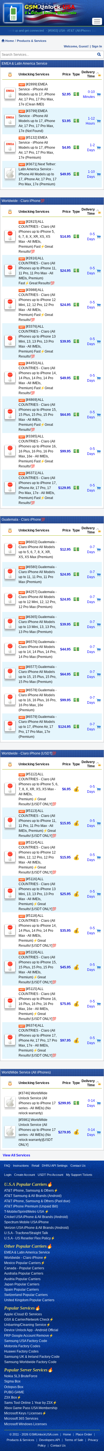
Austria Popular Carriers (22, 1279)
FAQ (7, 1165)
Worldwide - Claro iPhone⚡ (25, 1258)
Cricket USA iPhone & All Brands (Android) (36, 1217)
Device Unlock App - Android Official (31, 1330)
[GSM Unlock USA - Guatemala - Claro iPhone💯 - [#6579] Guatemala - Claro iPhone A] (10, 731)
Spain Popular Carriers (21, 1290)
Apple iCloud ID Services (23, 1314)
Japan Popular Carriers (21, 1284)
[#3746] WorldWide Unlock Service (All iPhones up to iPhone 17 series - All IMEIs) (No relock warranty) (37, 1103)
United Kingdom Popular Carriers (29, 1300)
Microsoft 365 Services (21, 1418)
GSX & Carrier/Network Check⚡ (29, 1319)
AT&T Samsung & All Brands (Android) (33, 1196)
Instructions (21, 1165)
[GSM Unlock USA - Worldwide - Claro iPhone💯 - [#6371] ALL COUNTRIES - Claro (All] (10, 493)
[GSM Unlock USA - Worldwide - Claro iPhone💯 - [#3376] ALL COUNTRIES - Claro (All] (10, 346)
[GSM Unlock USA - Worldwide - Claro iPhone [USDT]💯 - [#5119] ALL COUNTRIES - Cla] (10, 972)
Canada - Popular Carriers (24, 1268)
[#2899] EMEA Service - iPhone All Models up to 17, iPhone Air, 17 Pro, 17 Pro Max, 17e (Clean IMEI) (37, 94)
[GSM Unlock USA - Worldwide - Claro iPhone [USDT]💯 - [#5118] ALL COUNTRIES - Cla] (10, 936)
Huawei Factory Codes (21, 1351)
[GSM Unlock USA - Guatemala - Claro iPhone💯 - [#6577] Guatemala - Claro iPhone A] (10, 679)
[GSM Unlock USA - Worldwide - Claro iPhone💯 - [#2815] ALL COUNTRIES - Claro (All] (10, 241)
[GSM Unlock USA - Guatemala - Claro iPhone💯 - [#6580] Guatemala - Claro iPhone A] (10, 579)
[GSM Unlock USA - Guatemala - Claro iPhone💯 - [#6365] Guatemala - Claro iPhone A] (10, 629)
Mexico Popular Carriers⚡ (24, 1263)
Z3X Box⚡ (12, 1397)
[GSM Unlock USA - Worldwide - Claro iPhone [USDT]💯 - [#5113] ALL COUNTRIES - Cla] (10, 828)
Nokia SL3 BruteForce (20, 1376)
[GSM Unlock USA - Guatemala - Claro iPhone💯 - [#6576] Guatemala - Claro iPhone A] (10, 654)
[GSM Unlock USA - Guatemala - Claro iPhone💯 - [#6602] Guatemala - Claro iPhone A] (10, 554)
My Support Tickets (79, 1174)
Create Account (24, 1174)
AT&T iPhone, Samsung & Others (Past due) (37, 1201)
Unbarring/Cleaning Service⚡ (27, 1325)
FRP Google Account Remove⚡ (28, 1336)
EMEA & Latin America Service (27, 1252)
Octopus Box (13, 1387)
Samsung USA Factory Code (25, 1341)
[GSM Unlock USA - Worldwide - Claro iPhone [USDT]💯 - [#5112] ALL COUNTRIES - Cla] (10, 794)
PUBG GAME (14, 1392)
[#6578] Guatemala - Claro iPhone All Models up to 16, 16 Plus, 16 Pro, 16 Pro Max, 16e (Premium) (38, 700)
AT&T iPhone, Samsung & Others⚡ (31, 1190)
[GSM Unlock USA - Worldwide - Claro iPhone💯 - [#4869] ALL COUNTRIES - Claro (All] (10, 419)
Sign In (97, 46)
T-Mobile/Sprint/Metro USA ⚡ (26, 1212)
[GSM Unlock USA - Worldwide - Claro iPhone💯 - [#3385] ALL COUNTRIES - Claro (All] (10, 456)
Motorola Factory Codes (22, 1346)
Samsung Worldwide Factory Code (30, 1362)
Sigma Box (12, 1381)
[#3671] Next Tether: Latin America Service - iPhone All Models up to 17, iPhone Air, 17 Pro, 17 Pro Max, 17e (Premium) (38, 174)
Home (9, 40)
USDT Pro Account (50, 1174)
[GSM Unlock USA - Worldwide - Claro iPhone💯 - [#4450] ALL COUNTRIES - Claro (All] (10, 383)
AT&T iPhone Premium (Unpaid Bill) (31, 1206)
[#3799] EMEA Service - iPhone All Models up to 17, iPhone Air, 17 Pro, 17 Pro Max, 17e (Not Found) (37, 121)
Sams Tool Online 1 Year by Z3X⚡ (30, 1403)
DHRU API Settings (55, 1165)
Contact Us (78, 1165)
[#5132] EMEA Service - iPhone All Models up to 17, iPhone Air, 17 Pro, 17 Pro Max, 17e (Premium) (37, 147)
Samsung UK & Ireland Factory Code (32, 1357)
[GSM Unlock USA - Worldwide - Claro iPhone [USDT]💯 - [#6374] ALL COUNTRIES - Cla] (10, 1045)
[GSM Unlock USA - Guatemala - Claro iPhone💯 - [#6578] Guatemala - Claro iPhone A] (10, 705)
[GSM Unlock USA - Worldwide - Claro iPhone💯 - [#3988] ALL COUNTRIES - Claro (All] (10, 310)
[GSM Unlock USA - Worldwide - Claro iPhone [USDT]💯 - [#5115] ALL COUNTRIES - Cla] (10, 1009)
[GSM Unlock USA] (46, 13)
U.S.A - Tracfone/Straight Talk (26, 1233)
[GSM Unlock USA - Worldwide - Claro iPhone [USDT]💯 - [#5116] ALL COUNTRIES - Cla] (10, 899)
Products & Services (31, 40)
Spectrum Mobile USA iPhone (26, 1222)
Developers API (49, 1440)
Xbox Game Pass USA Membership (30, 1408)
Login (7, 1174)
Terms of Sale (74, 1440)
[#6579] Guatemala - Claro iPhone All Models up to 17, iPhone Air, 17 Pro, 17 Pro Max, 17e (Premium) (38, 727)
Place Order (84, 1434)
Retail (35, 1165)
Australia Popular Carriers (23, 1273)
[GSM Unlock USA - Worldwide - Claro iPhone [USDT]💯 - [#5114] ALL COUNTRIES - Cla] (10, 862)
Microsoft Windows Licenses (25, 1424)
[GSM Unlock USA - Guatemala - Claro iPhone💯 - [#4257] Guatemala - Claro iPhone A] (10, 604)
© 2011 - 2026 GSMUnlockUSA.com (33, 1434)
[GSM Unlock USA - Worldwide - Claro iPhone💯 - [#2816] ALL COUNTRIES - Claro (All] (10, 275)
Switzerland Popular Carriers (26, 1295)
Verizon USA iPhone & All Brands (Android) (36, 1228)
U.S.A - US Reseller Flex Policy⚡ (29, 1238)
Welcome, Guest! (76, 46)
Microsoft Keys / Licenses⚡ (25, 1413)
